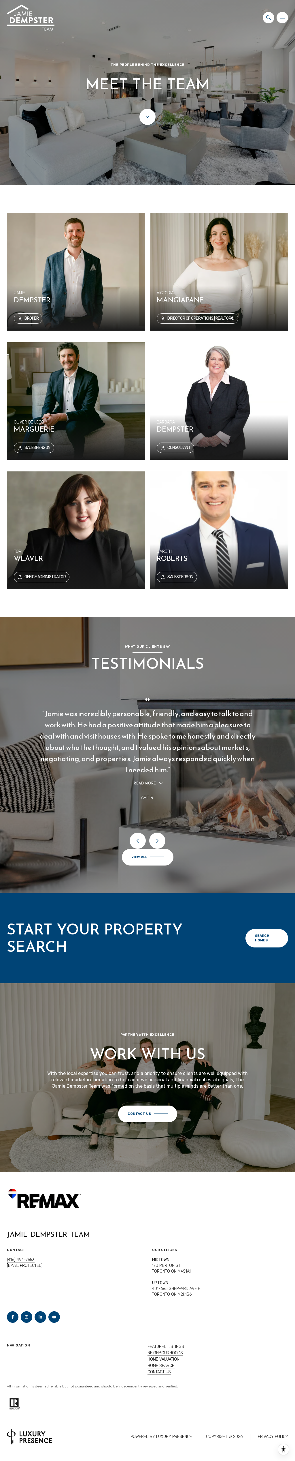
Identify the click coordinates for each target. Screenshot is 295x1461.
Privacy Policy (273, 1436)
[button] (147, 1114)
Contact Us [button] (159, 1372)
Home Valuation (163, 1359)
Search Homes (262, 938)
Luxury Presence (174, 1436)
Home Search (161, 1365)
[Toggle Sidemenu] (282, 17)
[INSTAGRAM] (26, 1317)
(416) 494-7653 (21, 1259)
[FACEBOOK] (12, 1317)
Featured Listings (166, 1346)
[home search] (268, 17)
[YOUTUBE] (54, 1317)
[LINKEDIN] (40, 1317)
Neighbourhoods (165, 1353)
